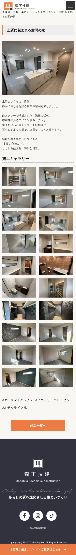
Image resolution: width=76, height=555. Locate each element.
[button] (70, 5)
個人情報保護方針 (38, 528)
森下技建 (22, 5)
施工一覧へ (38, 425)
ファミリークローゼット (55, 400)
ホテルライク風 (15, 407)
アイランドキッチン (18, 400)
